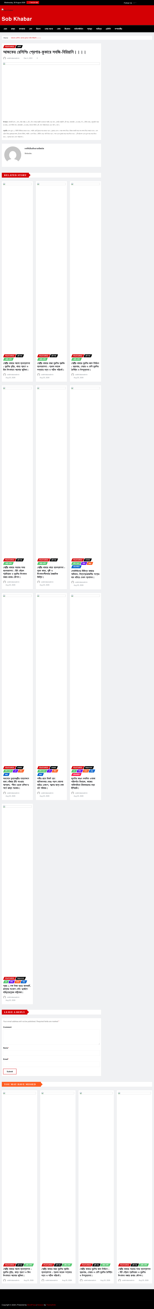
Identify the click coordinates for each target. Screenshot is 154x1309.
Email (6, 1059)
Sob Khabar (17, 18)
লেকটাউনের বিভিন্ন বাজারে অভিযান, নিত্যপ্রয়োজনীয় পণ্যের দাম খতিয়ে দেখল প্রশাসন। (85, 574)
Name (6, 1048)
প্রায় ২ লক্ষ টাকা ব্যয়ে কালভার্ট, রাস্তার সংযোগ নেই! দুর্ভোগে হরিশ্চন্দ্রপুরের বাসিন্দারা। (17, 989)
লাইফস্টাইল (78, 29)
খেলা (59, 29)
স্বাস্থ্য (89, 29)
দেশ (30, 29)
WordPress (31, 1304)
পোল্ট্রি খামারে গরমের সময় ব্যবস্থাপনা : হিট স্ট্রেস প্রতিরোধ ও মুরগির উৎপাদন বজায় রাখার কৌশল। (134, 1272)
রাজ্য (13, 29)
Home (5, 38)
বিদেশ (38, 29)
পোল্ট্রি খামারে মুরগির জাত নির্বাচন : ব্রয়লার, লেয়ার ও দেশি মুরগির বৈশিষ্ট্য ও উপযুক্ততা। (85, 366)
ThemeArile (51, 1304)
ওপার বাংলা (49, 29)
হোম (5, 29)
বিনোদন (67, 29)
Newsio (40, 1304)
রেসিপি (108, 29)
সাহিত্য (99, 29)
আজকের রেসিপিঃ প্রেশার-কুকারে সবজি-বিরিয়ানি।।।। (26, 38)
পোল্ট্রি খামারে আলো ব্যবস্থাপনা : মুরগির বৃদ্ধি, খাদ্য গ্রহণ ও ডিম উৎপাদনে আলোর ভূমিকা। (16, 366)
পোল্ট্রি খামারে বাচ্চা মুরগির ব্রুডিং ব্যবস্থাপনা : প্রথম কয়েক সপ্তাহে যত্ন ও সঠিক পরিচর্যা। (51, 366)
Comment (7, 1027)
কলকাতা (22, 29)
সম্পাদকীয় (118, 29)
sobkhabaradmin (13, 58)
